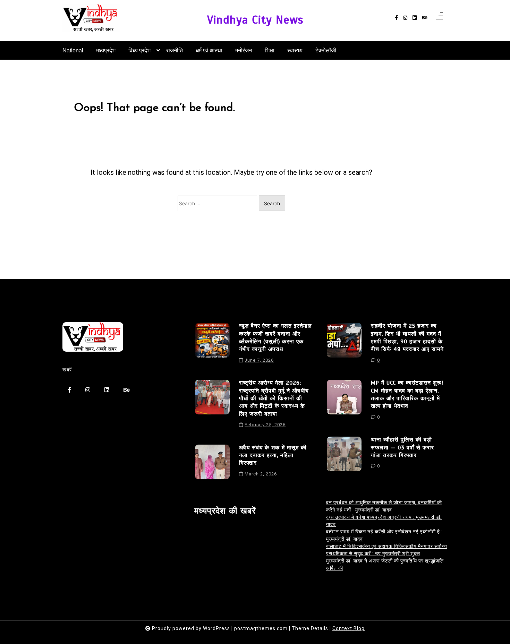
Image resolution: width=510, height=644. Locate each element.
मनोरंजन (243, 50)
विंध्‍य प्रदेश (139, 50)
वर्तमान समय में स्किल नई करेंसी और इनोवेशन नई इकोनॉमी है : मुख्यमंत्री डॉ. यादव (384, 535)
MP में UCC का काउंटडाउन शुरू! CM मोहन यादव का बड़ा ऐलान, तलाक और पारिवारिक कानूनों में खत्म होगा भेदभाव (407, 394)
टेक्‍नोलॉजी (325, 50)
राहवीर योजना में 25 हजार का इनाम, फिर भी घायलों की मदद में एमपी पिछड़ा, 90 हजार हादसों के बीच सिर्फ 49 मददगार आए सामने (407, 338)
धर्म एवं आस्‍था (209, 50)
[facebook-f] (396, 18)
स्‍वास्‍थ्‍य (295, 50)
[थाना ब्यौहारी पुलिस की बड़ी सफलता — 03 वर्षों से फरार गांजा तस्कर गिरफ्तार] (344, 455)
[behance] (424, 18)
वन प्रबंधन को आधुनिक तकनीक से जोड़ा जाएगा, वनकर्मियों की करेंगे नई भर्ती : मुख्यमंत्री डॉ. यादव (384, 506)
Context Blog (348, 628)
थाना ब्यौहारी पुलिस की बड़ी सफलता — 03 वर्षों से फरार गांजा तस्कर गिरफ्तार (402, 447)
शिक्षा (269, 50)
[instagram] (405, 18)
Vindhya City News (255, 20)
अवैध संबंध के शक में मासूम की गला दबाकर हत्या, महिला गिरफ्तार (273, 455)
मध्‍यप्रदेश (106, 50)
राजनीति (174, 50)
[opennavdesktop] (439, 18)
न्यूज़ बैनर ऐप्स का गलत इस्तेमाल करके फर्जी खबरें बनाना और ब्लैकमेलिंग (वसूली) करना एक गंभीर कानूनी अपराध (275, 338)
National (72, 50)
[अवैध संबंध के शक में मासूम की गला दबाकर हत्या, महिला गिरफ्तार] (212, 463)
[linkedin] (415, 18)
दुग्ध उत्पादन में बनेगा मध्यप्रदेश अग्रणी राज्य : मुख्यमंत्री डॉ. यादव (384, 520)
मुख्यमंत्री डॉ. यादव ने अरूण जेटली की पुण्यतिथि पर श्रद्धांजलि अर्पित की (385, 564)
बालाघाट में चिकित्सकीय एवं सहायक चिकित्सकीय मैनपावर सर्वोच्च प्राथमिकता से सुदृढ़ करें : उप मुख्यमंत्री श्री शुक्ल (386, 549)
